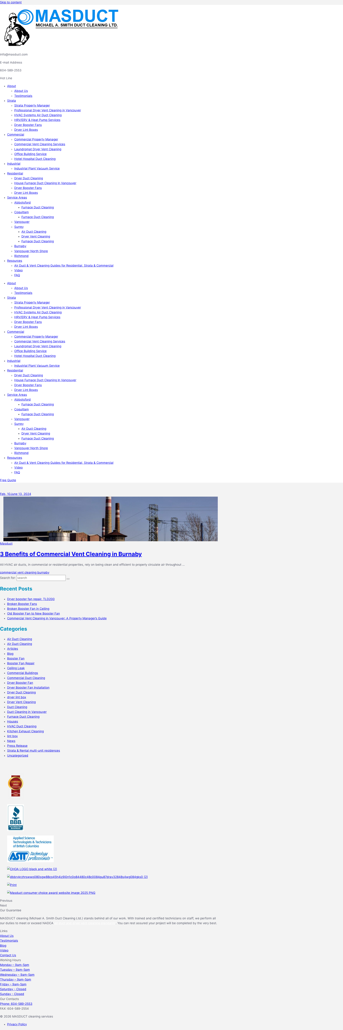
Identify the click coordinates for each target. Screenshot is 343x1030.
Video (18, 270)
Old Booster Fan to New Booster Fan (33, 613)
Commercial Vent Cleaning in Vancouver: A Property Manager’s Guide (57, 618)
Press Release (17, 746)
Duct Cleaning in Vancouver (27, 712)
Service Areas (17, 197)
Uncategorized (17, 755)
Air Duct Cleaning (33, 231)
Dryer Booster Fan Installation (28, 687)
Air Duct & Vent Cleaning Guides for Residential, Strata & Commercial (63, 265)
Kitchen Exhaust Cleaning (25, 731)
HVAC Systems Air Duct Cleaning (38, 115)
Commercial (15, 134)
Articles (12, 648)
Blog (10, 653)
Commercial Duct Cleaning (26, 678)
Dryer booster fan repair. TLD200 (31, 599)
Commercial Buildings (22, 673)
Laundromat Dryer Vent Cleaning (37, 149)
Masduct (6, 543)
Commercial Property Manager (36, 139)
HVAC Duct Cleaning (21, 726)
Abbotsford (22, 202)
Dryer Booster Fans (28, 125)
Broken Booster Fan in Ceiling (28, 608)
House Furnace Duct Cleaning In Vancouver (45, 183)
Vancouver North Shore (31, 251)
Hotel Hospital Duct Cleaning (35, 159)
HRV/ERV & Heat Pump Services (37, 120)
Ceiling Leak (16, 668)
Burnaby (20, 246)
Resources (14, 260)
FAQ (17, 275)
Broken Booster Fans (22, 604)
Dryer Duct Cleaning (28, 178)
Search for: (8, 578)
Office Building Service (30, 154)
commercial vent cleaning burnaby (24, 572)
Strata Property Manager (32, 105)
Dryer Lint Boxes (26, 130)
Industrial (13, 163)
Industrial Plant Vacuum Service (37, 168)
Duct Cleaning (17, 707)
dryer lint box (16, 697)
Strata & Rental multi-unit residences (33, 750)
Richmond (21, 256)
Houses (12, 721)
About (11, 86)
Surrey (19, 227)
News (11, 741)
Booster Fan (15, 658)
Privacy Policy (17, 1024)
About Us (21, 91)
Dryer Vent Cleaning (35, 236)
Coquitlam (21, 212)
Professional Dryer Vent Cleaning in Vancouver (47, 110)
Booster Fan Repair (20, 663)
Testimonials (23, 96)
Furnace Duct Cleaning (37, 207)
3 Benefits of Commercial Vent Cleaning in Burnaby (71, 554)
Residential (15, 173)
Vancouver (21, 222)
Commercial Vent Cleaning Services (39, 144)
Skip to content (11, 2)
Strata (11, 100)
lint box (12, 736)
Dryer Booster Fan (20, 683)
